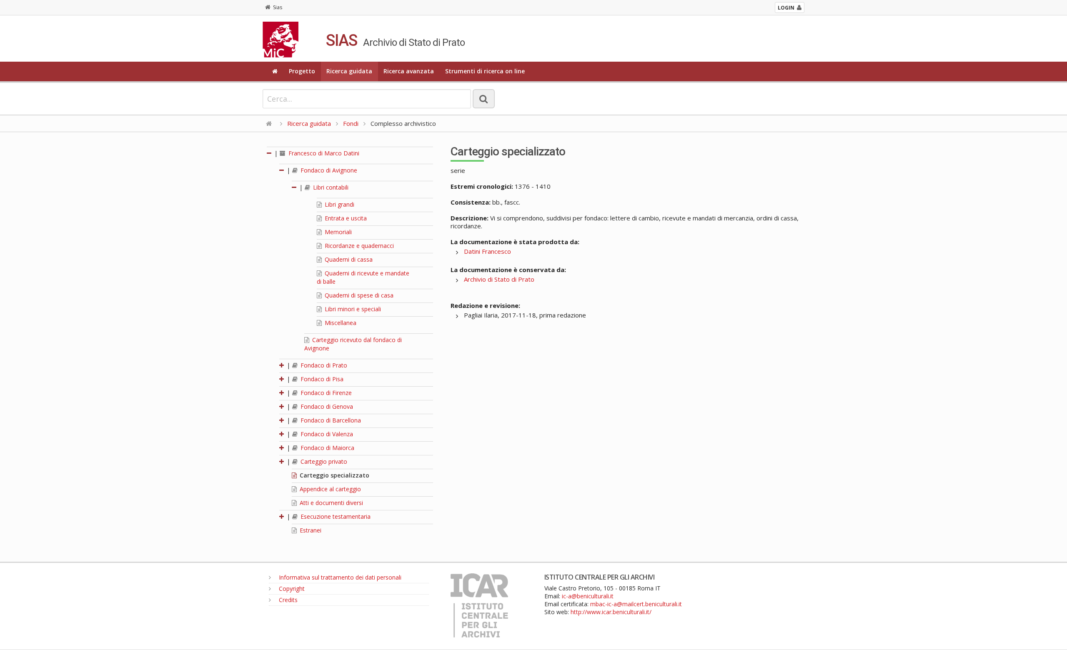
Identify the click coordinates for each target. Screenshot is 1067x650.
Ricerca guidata (349, 71)
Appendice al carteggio (329, 489)
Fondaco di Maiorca (326, 448)
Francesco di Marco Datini (323, 153)
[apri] (282, 365)
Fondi (350, 123)
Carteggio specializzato (333, 475)
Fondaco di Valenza (326, 434)
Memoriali (337, 232)
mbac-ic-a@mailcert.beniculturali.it (636, 604)
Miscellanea (339, 323)
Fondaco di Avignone (328, 170)
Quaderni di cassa (348, 259)
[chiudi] (282, 170)
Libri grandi (338, 204)
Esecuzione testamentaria (335, 516)
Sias (277, 7)
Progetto (302, 71)
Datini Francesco (487, 251)
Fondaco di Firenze (325, 393)
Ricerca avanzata (408, 71)
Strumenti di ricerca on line (485, 71)
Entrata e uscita (345, 218)
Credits (287, 600)
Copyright (291, 588)
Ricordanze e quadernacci (358, 246)
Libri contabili (329, 187)
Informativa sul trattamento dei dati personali (339, 577)
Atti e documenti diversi (330, 503)
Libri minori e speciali (352, 309)
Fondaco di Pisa (321, 379)
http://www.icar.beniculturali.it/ (611, 612)
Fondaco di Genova (326, 406)
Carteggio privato (323, 461)
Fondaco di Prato (323, 365)
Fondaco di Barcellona (330, 420)
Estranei (309, 530)
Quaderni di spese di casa (358, 295)
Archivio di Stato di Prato (499, 279)
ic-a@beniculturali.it (588, 596)
